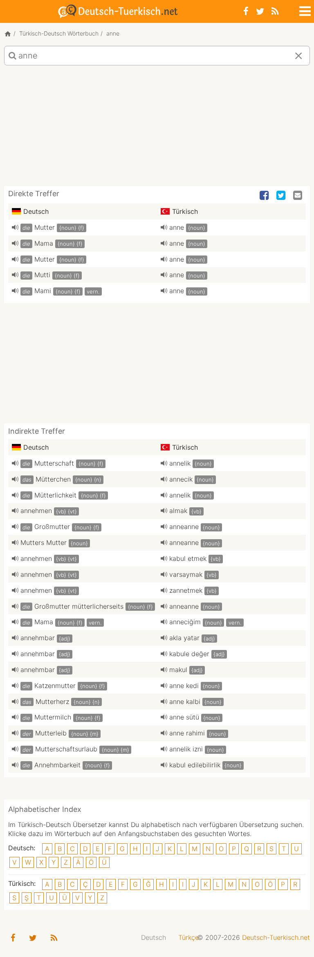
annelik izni (186, 749)
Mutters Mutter (43, 542)
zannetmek (185, 590)
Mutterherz (52, 701)
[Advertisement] (157, 129)
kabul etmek (187, 558)
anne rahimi (187, 733)
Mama (43, 243)
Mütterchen (53, 479)
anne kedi (184, 685)
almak (178, 511)
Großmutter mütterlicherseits (78, 606)
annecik (181, 479)
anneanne (184, 526)
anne (176, 227)
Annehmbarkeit (57, 765)
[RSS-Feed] (275, 11)
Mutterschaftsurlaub (66, 749)
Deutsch (153, 937)
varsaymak (185, 574)
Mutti (42, 275)
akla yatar (184, 638)
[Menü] (304, 9)
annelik (180, 463)
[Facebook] (246, 11)
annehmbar (37, 638)
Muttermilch (52, 717)
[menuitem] (153, 937)
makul (178, 670)
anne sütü (184, 717)
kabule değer (189, 654)
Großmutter (52, 526)
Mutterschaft (54, 463)
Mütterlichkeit (55, 495)
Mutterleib (51, 733)
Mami (42, 291)
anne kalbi (184, 701)
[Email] (298, 196)
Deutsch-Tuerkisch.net (276, 937)
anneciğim (185, 622)
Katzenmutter (55, 685)
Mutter (44, 227)
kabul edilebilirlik (194, 765)
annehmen (36, 511)
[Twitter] (260, 11)
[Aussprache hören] (15, 227)
